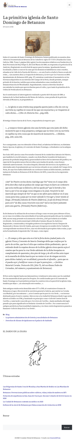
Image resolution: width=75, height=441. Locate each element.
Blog (7, 314)
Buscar (67, 427)
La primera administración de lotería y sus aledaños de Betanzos (32, 317)
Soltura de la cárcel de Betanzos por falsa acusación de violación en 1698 (32, 405)
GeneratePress (55, 438)
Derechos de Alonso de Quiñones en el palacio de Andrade (29, 320)
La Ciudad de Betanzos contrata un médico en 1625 (23, 401)
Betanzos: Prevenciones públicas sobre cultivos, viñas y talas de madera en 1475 (34, 392)
